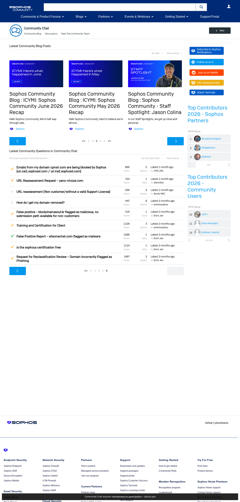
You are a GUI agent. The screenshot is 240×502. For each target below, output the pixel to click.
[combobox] (120, 7)
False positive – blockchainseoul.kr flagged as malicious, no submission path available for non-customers (57, 214)
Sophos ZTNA (50, 471)
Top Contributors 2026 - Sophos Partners (207, 114)
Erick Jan (158, 215)
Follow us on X (205, 62)
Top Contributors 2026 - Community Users (207, 186)
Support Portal (209, 16)
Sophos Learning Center (132, 490)
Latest (162, 167)
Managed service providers (95, 471)
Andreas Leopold (210, 232)
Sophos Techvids (128, 485)
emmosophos (161, 204)
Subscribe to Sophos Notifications (209, 51)
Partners (104, 16)
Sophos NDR (49, 490)
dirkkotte (206, 156)
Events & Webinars (137, 16)
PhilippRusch (208, 147)
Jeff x (204, 214)
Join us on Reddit (208, 72)
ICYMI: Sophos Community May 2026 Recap (94, 106)
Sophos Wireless (51, 485)
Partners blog (88, 492)
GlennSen (159, 182)
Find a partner (88, 466)
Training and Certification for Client (40, 225)
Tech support (126, 500)
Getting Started (175, 16)
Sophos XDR (10, 471)
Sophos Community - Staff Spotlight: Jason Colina (155, 106)
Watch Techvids (206, 92)
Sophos (20, 129)
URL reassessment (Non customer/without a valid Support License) (63, 192)
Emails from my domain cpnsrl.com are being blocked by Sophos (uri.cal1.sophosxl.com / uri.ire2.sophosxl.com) (61, 169)
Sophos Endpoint (12, 466)
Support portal (127, 475)
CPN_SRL (159, 170)
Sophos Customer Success (134, 480)
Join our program (90, 475)
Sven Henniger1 (210, 223)
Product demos (205, 471)
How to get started (168, 466)
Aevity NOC (159, 193)
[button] (201, 7)
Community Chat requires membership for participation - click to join (120, 496)
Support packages (129, 471)
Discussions (51, 33)
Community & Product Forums (41, 16)
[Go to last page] (209, 165)
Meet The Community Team (75, 33)
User (229, 6)
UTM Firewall (49, 480)
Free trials (202, 466)
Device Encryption (13, 475)
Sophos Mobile (11, 480)
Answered (12, 236)
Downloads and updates (132, 466)
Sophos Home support (208, 487)
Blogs (79, 16)
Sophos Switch (50, 475)
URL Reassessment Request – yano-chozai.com (49, 181)
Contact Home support (208, 492)
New (222, 30)
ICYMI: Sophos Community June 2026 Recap (36, 106)
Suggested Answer (12, 169)
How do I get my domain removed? (40, 203)
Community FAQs (167, 471)
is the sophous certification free (38, 247)
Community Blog (32, 33)
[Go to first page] (207, 240)
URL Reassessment (208, 82)
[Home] (25, 8)
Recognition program (169, 487)
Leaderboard (165, 492)
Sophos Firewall (51, 466)
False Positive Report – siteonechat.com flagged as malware (58, 236)
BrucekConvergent (211, 138)
